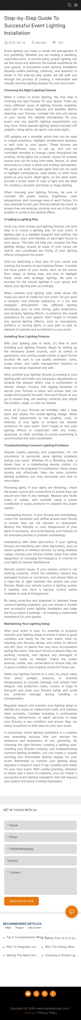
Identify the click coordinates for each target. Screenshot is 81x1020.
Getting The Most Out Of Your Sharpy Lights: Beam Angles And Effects (22, 955)
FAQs (8, 927)
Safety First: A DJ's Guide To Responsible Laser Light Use (61, 938)
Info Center (34, 927)
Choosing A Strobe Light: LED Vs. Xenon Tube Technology (61, 955)
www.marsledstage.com (52, 1008)
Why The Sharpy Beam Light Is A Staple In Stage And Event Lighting (61, 946)
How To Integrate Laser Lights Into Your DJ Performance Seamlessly (22, 946)
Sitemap (29, 1012)
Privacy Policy (47, 1012)
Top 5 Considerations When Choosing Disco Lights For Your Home (27, 937)
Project (20, 927)
